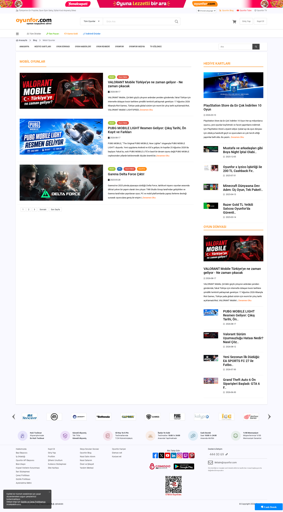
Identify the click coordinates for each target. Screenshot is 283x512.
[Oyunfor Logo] (33, 21)
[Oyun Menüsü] (18, 33)
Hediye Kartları (42, 46)
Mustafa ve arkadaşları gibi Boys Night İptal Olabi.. (243, 150)
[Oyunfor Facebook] (155, 455)
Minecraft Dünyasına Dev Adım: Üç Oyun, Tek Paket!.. (243, 188)
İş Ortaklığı (20, 456)
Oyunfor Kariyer (119, 449)
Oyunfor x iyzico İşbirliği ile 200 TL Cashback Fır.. (242, 169)
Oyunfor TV (261, 10)
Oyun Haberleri (83, 46)
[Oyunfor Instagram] (179, 455)
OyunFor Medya (137, 46)
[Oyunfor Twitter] (161, 455)
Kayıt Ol (51, 449)
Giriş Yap (52, 453)
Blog (35, 40)
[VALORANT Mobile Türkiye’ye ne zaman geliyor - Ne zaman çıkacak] (233, 248)
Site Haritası (53, 468)
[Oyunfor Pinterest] (192, 455)
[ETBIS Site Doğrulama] (173, 486)
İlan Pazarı (53, 34)
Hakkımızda (21, 449)
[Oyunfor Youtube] (167, 455)
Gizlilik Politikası (23, 479)
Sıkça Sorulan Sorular (89, 449)
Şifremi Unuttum (55, 460)
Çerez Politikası (22, 475)
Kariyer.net (116, 456)
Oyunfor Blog (228, 10)
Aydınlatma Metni (24, 483)
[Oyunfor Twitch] (186, 455)
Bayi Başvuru (21, 453)
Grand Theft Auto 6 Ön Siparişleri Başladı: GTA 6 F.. (241, 384)
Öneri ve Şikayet (87, 464)
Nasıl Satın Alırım (87, 456)
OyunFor (119, 46)
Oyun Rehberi (103, 46)
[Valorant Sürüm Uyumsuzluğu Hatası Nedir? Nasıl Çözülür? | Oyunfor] (211, 335)
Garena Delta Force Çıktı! (126, 174)
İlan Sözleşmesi (23, 472)
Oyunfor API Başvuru (25, 460)
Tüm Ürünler (35, 34)
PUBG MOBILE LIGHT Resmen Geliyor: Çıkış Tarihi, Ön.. (239, 315)
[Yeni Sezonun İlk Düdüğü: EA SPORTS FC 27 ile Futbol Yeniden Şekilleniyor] (211, 358)
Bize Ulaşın (21, 464)
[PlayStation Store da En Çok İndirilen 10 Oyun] (233, 85)
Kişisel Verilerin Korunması (28, 468)
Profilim (51, 456)
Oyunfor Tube (245, 10)
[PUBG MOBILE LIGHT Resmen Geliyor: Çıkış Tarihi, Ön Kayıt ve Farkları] (211, 312)
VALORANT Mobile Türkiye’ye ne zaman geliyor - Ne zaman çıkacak (232, 271)
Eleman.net (117, 453)
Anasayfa (22, 40)
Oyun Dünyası (63, 46)
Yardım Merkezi (87, 468)
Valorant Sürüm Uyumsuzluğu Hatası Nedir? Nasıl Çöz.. (243, 338)
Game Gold (72, 34)
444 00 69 (217, 454)
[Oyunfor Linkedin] (173, 455)
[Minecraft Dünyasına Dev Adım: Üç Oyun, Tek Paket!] (211, 187)
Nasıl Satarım (86, 460)
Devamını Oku (146, 110)
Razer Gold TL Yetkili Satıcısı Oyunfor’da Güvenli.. (238, 208)
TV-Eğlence (156, 46)
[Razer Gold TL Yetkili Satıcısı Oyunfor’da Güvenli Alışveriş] (211, 205)
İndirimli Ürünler (93, 34)
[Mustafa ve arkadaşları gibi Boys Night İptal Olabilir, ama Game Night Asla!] (211, 149)
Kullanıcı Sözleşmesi (57, 464)
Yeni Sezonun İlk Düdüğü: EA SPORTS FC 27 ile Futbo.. (241, 361)
